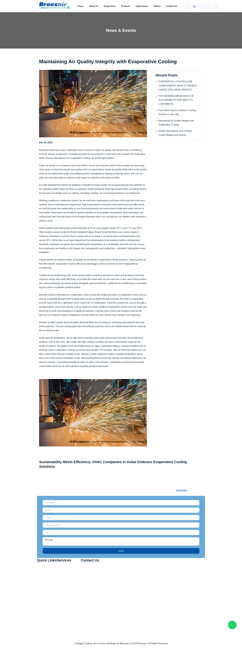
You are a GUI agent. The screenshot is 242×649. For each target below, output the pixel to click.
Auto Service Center (70, 585)
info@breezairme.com (94, 581)
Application (45, 585)
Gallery (156, 6)
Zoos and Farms (68, 598)
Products (125, 6)
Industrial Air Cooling (70, 567)
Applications (142, 6)
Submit (121, 551)
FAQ (42, 598)
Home (80, 6)
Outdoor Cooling (68, 579)
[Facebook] (187, 6)
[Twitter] (194, 6)
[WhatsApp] (215, 6)
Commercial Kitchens (70, 573)
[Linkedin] (201, 6)
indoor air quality (103, 150)
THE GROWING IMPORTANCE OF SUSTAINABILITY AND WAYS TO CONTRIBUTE (176, 100)
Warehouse (65, 592)
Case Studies (46, 604)
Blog (42, 592)
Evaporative (109, 6)
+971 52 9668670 (92, 574)
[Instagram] (208, 6)
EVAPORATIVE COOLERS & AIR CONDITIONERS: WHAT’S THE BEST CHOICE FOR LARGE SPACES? (177, 85)
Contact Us (171, 6)
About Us (93, 6)
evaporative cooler (80, 295)
